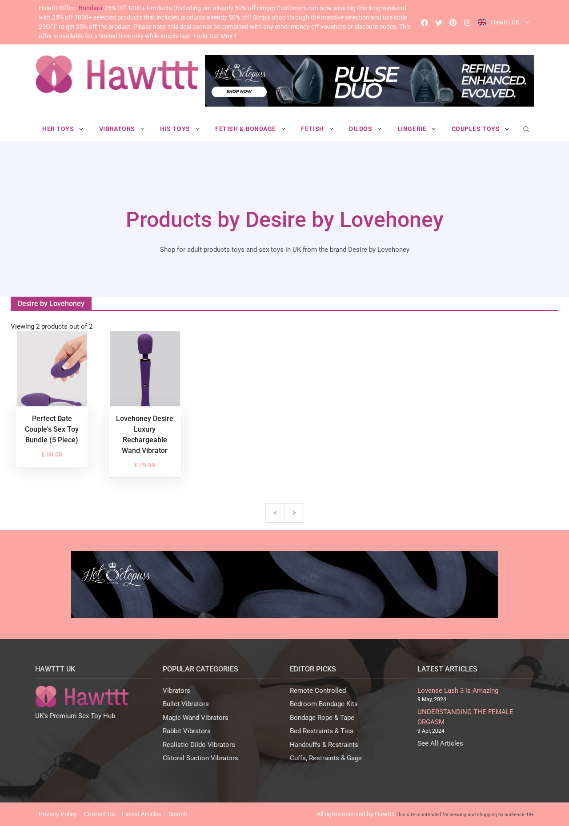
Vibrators (176, 691)
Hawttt (384, 814)
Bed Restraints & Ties (321, 731)
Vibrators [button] (118, 128)
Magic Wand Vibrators (195, 718)
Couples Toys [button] (476, 128)
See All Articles (440, 743)
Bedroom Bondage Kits (324, 704)
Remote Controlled (318, 691)
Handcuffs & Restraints (324, 745)
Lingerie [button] (412, 128)
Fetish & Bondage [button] (246, 128)
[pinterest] (453, 22)
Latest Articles (141, 814)
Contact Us (99, 814)
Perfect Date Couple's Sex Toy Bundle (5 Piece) (52, 429)
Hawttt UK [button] (505, 22)
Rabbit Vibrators (187, 731)
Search (178, 814)
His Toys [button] (176, 128)
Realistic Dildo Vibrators (199, 745)
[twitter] (439, 22)
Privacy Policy (58, 814)
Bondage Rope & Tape (322, 718)
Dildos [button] (361, 128)
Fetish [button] (313, 128)
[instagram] (467, 22)
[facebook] (424, 22)
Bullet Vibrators (186, 704)
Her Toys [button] (59, 128)
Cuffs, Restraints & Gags (326, 758)
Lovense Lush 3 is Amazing (457, 691)
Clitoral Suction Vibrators (200, 758)
